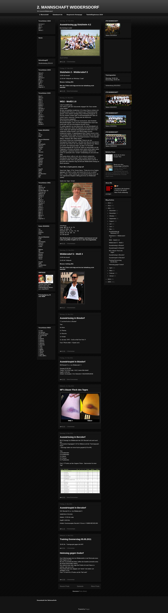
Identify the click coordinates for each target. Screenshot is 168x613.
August (111, 221)
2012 (109, 205)
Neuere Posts (64, 586)
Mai (110, 229)
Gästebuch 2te (57, 14)
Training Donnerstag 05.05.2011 (75, 539)
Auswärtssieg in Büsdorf (72, 318)
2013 (109, 203)
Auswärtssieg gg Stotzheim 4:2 (75, 24)
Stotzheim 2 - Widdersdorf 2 (74, 72)
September (113, 218)
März (111, 270)
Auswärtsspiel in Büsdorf (72, 361)
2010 (109, 279)
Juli (110, 224)
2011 (109, 208)
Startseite (80, 586)
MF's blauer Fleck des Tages (74, 390)
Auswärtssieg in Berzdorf (72, 437)
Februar (112, 273)
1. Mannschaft (44, 14)
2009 (109, 282)
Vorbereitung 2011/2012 (113, 85)
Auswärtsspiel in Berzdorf (73, 508)
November (112, 213)
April (110, 268)
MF (117, 186)
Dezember (112, 210)
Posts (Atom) (83, 591)
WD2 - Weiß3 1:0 (68, 101)
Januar (111, 276)
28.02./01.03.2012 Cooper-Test (119, 155)
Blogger (87, 609)
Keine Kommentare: (72, 91)
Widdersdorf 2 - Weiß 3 (71, 254)
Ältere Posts (95, 586)
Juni (110, 226)
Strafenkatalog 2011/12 (45, 63)
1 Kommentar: (71, 351)
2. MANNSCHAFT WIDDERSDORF (68, 7)
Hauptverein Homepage (74, 14)
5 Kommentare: (71, 61)
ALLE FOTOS (64, 58)
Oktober (112, 216)
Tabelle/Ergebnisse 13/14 (94, 14)
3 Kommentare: (71, 243)
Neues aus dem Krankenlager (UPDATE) (121, 165)
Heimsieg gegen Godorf (72, 553)
